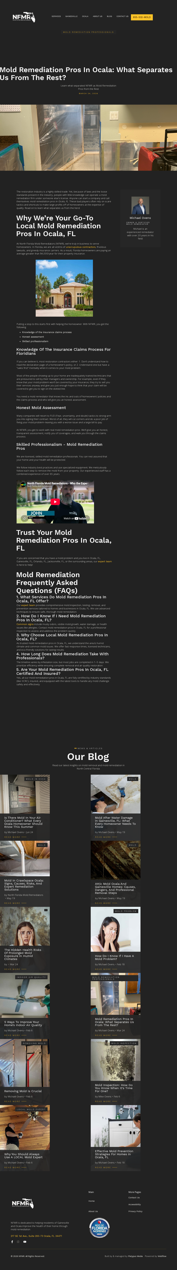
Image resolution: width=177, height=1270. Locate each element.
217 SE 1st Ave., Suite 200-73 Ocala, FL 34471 (36, 1236)
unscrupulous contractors (81, 247)
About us (97, 16)
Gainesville (71, 16)
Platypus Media (135, 1256)
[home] (24, 17)
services (56, 16)
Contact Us (134, 1197)
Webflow (162, 1256)
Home (91, 1201)
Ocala (85, 16)
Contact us (122, 16)
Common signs (25, 624)
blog (109, 16)
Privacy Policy (135, 1211)
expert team (105, 561)
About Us (93, 1211)
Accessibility (134, 1204)
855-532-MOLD (142, 17)
